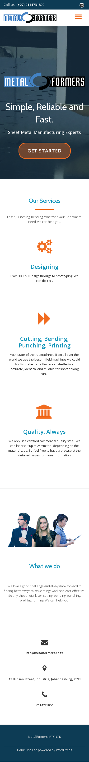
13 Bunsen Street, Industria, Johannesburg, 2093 (44, 679)
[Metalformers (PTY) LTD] (31, 18)
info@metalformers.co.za (44, 653)
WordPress (64, 750)
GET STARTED (44, 153)
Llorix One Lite (27, 750)
